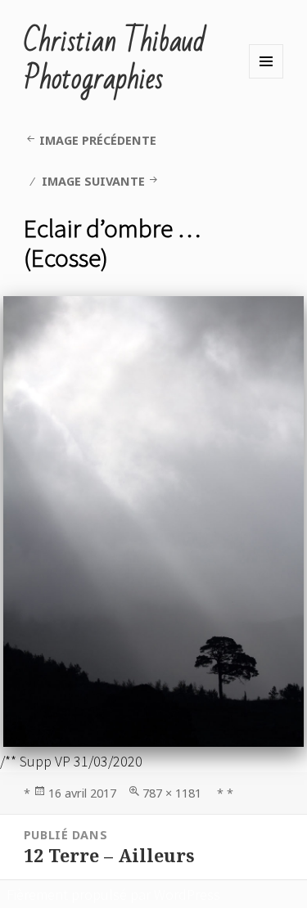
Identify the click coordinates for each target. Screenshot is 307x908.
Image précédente (97, 140)
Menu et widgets (266, 61)
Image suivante (93, 181)
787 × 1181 (171, 793)
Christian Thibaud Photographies (114, 60)
